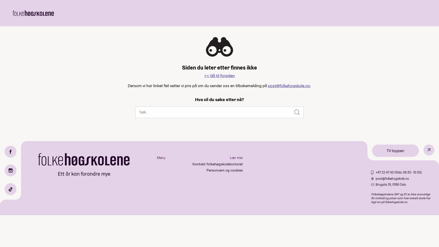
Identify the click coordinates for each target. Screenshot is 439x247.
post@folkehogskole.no (289, 85)
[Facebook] (10, 152)
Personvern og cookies (224, 170)
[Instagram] (10, 170)
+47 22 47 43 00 (387, 172)
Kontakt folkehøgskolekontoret (218, 164)
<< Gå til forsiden (219, 75)
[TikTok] (10, 189)
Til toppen (395, 150)
